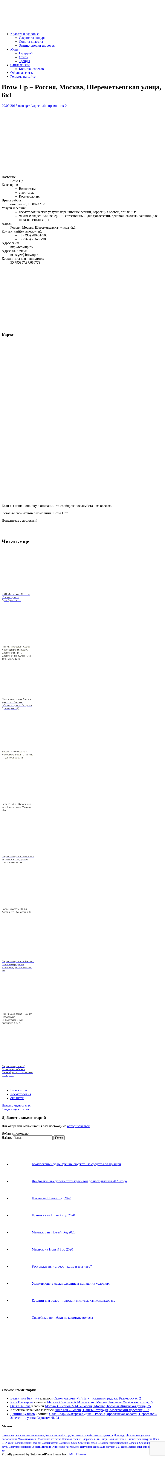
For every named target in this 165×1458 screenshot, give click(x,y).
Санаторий (64, 1442)
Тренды (24, 61)
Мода (14, 49)
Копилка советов (31, 69)
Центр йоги (86, 1446)
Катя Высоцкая (21, 1402)
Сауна (74, 1442)
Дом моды (119, 1435)
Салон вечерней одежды (28, 1442)
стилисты (17, 1098)
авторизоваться (78, 1126)
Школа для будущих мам (106, 1446)
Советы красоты (31, 41)
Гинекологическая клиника (29, 1435)
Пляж (156, 1439)
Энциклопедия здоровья (37, 45)
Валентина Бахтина (24, 1398)
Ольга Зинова (20, 1406)
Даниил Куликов (22, 1414)
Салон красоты (50, 1442)
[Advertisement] (82, 141)
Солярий (133, 1442)
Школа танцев (128, 1446)
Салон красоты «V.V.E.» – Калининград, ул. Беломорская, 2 (97, 1398)
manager (24, 106)
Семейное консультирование (113, 1442)
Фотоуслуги (72, 1446)
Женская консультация (138, 1435)
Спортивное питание (20, 1446)
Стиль (23, 57)
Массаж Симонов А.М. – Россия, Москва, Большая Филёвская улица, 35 (100, 1402)
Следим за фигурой (33, 38)
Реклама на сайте (22, 76)
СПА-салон (8, 1442)
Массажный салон (27, 1439)
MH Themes (77, 1454)
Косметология (20, 1094)
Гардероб (25, 53)
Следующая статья (15, 1109)
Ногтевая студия (71, 1439)
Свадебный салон (87, 1442)
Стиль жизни (20, 65)
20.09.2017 (9, 106)
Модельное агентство (49, 1439)
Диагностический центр (57, 1435)
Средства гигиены (41, 1446)
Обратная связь (21, 72)
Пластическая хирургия (139, 1439)
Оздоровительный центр (94, 1439)
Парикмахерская (117, 1439)
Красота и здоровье (24, 34)
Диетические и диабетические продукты (91, 1435)
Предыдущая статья (16, 1105)
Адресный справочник (47, 106)
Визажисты (18, 1090)
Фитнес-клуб (59, 1446)
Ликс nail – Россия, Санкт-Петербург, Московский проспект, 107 (102, 1410)
